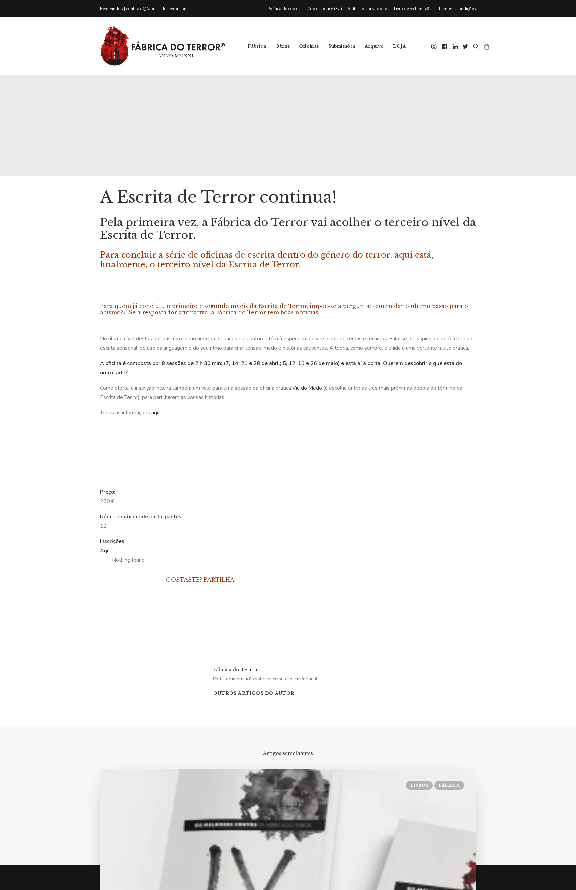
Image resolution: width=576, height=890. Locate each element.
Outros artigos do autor (254, 693)
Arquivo (374, 46)
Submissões (341, 46)
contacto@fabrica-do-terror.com (157, 8)
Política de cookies (285, 8)
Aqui (105, 550)
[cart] (485, 46)
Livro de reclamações (414, 8)
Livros (419, 785)
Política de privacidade (368, 8)
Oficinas (309, 46)
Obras (282, 46)
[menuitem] (286, 8)
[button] (434, 46)
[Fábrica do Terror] (162, 46)
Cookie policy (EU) (324, 8)
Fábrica (257, 46)
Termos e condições (457, 8)
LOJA (399, 46)
